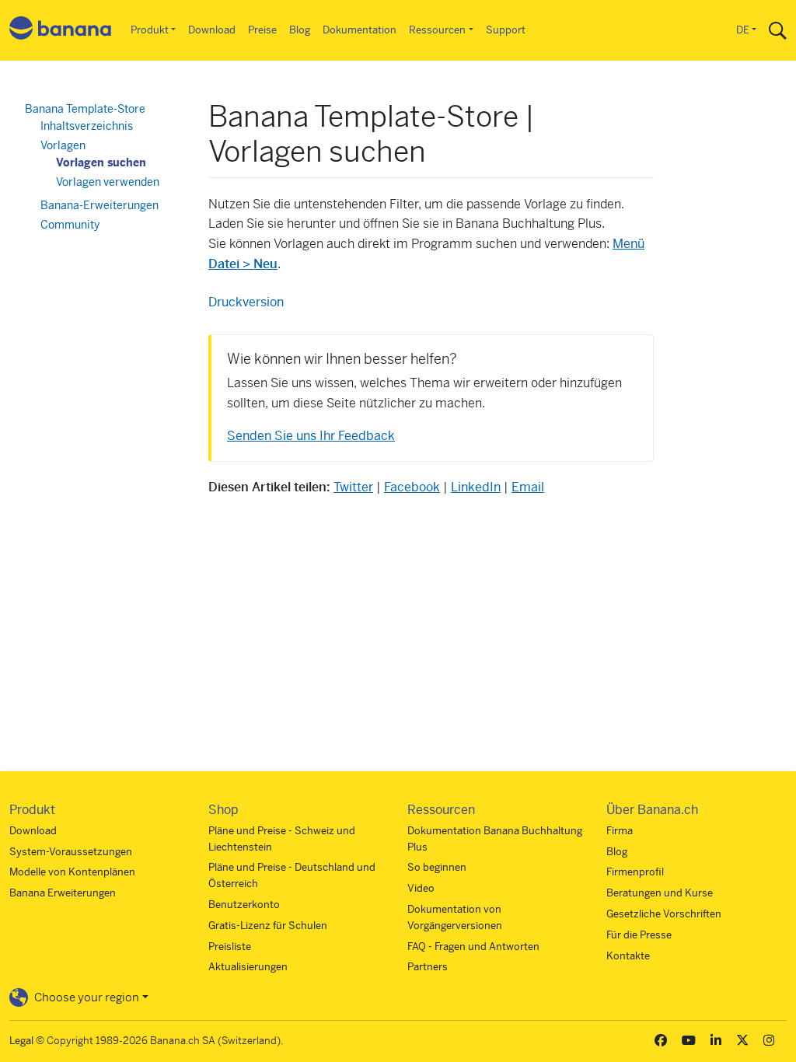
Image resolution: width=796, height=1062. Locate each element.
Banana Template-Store (85, 109)
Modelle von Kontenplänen (72, 872)
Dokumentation (359, 30)
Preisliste (229, 946)
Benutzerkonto (244, 904)
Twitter (353, 487)
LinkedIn (476, 487)
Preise (262, 30)
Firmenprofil (635, 872)
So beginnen (436, 867)
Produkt (150, 30)
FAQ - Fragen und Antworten (473, 946)
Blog (299, 30)
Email (527, 487)
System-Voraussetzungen (70, 851)
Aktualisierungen (248, 966)
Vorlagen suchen (101, 162)
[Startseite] (60, 30)
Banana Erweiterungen (62, 893)
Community (70, 225)
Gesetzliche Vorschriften (663, 914)
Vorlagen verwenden (107, 182)
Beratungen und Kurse (659, 893)
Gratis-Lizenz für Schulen (267, 925)
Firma (619, 830)
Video (421, 888)
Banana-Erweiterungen (99, 205)
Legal (21, 1040)
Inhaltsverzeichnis (86, 126)
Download (212, 30)
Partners (427, 966)
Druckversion (246, 302)
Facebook (412, 487)
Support (505, 30)
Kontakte (628, 955)
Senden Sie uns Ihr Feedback (311, 436)
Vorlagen (63, 145)
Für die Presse (639, 934)
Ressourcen (437, 30)
